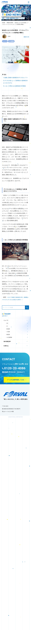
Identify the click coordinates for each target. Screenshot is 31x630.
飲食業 (8, 329)
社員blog (6, 345)
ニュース (5, 41)
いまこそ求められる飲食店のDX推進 (15, 86)
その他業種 (11, 41)
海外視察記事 (7, 341)
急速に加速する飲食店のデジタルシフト (16, 77)
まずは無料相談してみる (16, 379)
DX (7, 323)
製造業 (8, 334)
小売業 (8, 331)
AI (7, 326)
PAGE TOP (30, 522)
